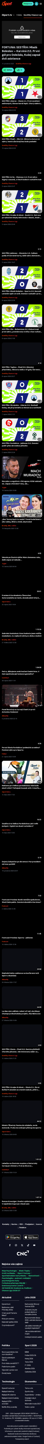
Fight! (4, 487)
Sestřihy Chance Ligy (23, 64)
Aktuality (5, 716)
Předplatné (28, 4)
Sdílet (9, 70)
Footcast (5, 906)
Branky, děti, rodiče (9, 526)
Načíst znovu (22, 37)
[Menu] (40, 3)
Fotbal (4, 754)
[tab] (8, 15)
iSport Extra (6, 602)
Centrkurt (5, 678)
